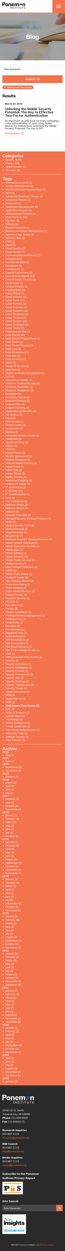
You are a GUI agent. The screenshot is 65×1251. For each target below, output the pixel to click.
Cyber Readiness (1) (17, 314)
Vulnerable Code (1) (17, 733)
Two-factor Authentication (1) (23, 729)
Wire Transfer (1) (15, 740)
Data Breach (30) (15, 334)
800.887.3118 (10, 1133)
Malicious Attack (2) (17, 504)
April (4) (10, 848)
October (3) (12, 906)
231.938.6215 (16, 1121)
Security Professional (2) (19, 674)
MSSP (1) (11, 570)
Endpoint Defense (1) (18, 400)
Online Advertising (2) (18, 584)
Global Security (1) (16, 166)
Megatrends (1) (14, 535)
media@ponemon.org (14, 1165)
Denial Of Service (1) (17, 366)
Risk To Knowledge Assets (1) (23, 650)
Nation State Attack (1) (19, 573)
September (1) (14, 767)
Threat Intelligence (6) (18, 722)
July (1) (9, 792)
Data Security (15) (16, 359)
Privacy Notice (47, 1245)
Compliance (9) (14, 258)
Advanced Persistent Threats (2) (24, 196)
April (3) (10, 889)
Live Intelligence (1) (16, 501)
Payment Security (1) (18, 598)
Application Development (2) (22, 206)
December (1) (13, 873)
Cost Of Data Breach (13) (20, 276)
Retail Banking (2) (16, 636)
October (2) (12, 836)
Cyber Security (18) (16, 321)
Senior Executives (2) (18, 691)
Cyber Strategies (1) (17, 324)
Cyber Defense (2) (16, 303)
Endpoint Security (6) (17, 407)
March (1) (11, 782)
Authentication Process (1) (21, 213)
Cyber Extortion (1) (16, 307)
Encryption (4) (13, 393)
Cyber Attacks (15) (16, 296)
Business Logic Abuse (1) (20, 234)
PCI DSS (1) (12, 601)
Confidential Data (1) (17, 262)
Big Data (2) (12, 220)
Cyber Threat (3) (15, 328)
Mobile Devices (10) (17, 556)
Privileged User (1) (16, 618)
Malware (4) (12, 511)
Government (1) (14, 428)
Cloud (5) (11, 244)
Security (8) (12, 660)
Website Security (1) (17, 736)
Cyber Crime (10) (15, 300)
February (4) (12, 818)
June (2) (10, 802)
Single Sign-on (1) (16, 698)
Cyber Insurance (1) (17, 310)
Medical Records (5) (17, 528)
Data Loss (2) (13, 348)
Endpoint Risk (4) (15, 404)
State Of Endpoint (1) (18, 712)
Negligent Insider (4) (17, 577)
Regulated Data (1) (16, 632)
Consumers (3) (14, 265)
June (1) (10, 789)
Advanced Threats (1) (18, 199)
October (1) (12, 776)
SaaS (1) (10, 653)
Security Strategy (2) (17, 681)
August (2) (11, 937)
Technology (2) (14, 719)
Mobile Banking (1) (16, 553)
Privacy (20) (12, 163)
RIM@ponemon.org (13, 1151)
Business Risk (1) (15, 237)
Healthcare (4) (14, 438)
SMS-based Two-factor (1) (22, 705)
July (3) (9, 1064)
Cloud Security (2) (15, 248)
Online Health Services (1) (20, 591)
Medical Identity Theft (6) (20, 525)
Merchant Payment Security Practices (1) (29, 539)
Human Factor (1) (15, 452)
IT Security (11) (14, 490)
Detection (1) (13, 369)
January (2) (12, 916)
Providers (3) (13, 625)
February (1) (12, 798)
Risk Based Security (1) (19, 646)
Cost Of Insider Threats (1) (21, 279)
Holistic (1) (12, 445)
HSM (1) (10, 449)
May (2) (10, 825)
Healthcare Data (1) (17, 442)
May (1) (10, 755)
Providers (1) (13, 170)
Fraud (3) (11, 418)
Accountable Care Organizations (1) (26, 189)
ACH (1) (10, 192)
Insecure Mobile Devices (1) (21, 463)
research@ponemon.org (15, 1137)
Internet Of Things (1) (18, 483)
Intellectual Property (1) (19, 480)
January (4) (12, 879)
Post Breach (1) (14, 605)
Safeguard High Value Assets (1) (24, 657)
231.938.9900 (19, 1117)
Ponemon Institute (18, 1099)
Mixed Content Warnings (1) (22, 542)
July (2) (9, 899)
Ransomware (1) (15, 629)
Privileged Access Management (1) (25, 615)
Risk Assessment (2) (17, 643)
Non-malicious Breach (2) (20, 580)
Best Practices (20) (16, 217)
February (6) (12, 919)
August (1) (11, 859)
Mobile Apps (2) (14, 549)
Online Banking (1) (16, 587)
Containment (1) (15, 269)
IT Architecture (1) (16, 487)
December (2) (13, 1021)
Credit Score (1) (14, 282)
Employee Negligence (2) (20, 390)
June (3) (10, 896)
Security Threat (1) (16, 688)
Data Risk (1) (13, 355)
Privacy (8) (12, 608)
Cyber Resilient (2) (16, 317)
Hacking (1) (12, 431)
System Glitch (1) (15, 715)
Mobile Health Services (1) (20, 560)
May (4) (10, 852)
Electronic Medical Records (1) (23, 383)
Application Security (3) (19, 210)
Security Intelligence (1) (19, 667)
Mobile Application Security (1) (23, 546)
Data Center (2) (14, 341)
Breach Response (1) (17, 227)
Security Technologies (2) (20, 684)
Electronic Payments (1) (19, 386)
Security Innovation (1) (18, 663)
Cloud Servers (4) (15, 251)
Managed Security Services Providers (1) (28, 518)
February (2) (12, 994)
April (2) (10, 786)
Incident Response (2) (18, 459)
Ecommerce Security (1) (19, 379)
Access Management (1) (19, 186)
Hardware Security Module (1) (22, 435)
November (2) (13, 809)
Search (30, 79)
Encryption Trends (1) (18, 397)
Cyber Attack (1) (15, 293)
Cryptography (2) (15, 289)
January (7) (12, 842)
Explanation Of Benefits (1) (21, 411)
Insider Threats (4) (16, 476)
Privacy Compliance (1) (19, 612)
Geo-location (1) (15, 421)
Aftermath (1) (13, 203)
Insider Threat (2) (15, 473)
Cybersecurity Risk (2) (18, 331)
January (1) (12, 815)
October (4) (12, 866)
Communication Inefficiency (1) (23, 255)
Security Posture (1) (17, 670)
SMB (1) (10, 702)
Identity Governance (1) (19, 456)
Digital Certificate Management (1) (25, 373)
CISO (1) (10, 241)
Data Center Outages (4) (20, 345)
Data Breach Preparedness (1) (23, 338)
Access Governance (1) (19, 182)
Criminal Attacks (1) (17, 286)
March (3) (11, 822)
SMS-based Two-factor (18, 87)
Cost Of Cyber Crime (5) (19, 272)
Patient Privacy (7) (16, 594)
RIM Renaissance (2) (17, 639)
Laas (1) (10, 497)
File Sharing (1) (14, 414)
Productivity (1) (14, 622)
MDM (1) (11, 521)
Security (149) (14, 159)
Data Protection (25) (17, 352)
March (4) (11, 886)
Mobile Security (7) (16, 563)
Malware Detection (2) (18, 515)
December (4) (13, 984)
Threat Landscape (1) (18, 726)
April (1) (10, 761)
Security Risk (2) (15, 677)
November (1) (13, 770)
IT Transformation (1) (18, 494)
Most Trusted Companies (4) (22, 567)
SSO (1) (10, 709)
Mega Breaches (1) (16, 532)
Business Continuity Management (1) (26, 231)
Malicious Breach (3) (17, 508)
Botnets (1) (12, 224)
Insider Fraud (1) (15, 466)
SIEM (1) (10, 695)
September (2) (14, 862)
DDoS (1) (11, 362)
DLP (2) (10, 376)
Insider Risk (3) (14, 470)
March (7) (11, 960)
